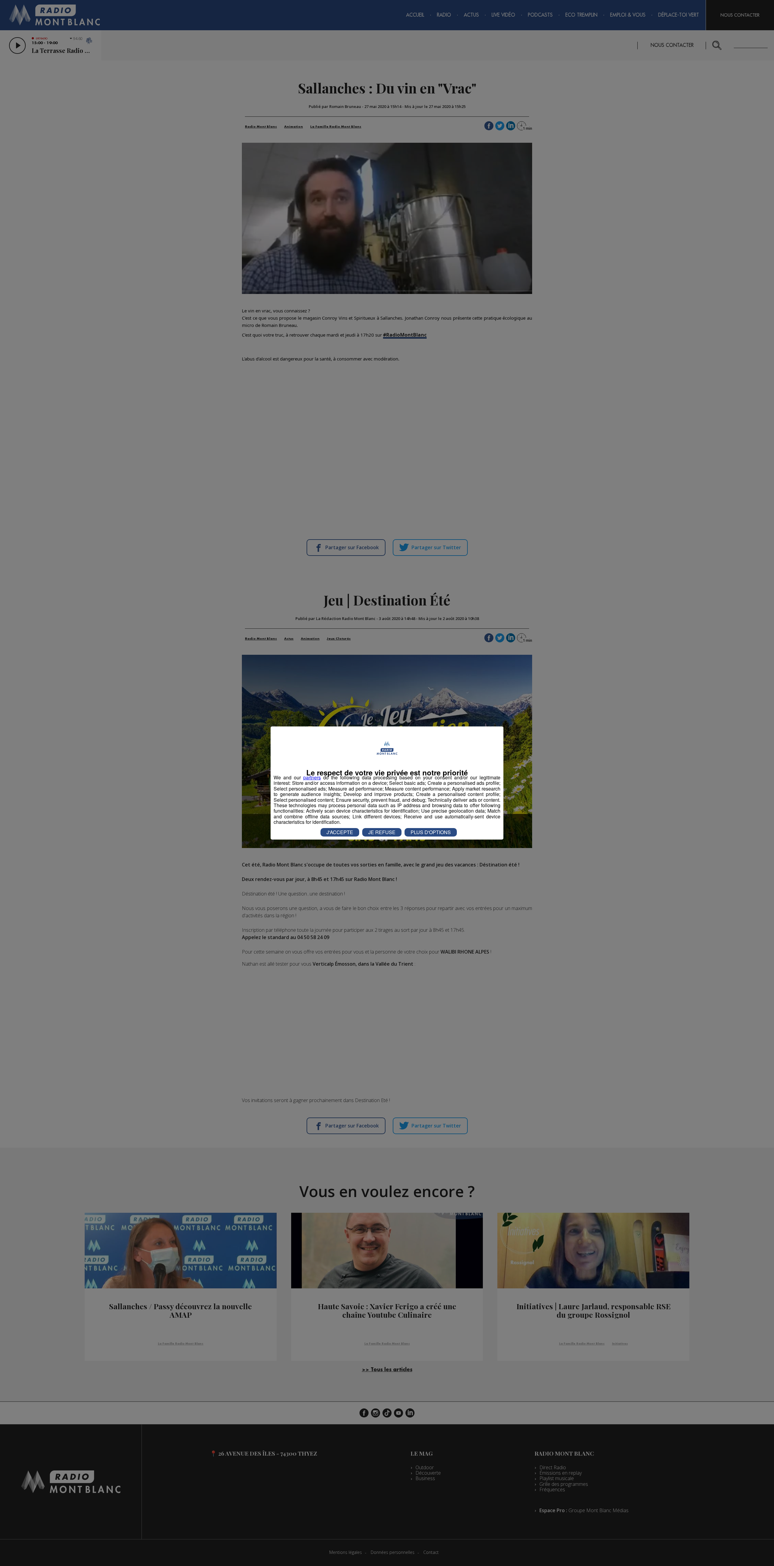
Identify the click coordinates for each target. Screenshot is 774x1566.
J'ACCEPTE (340, 832)
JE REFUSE (381, 832)
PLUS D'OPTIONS (431, 832)
